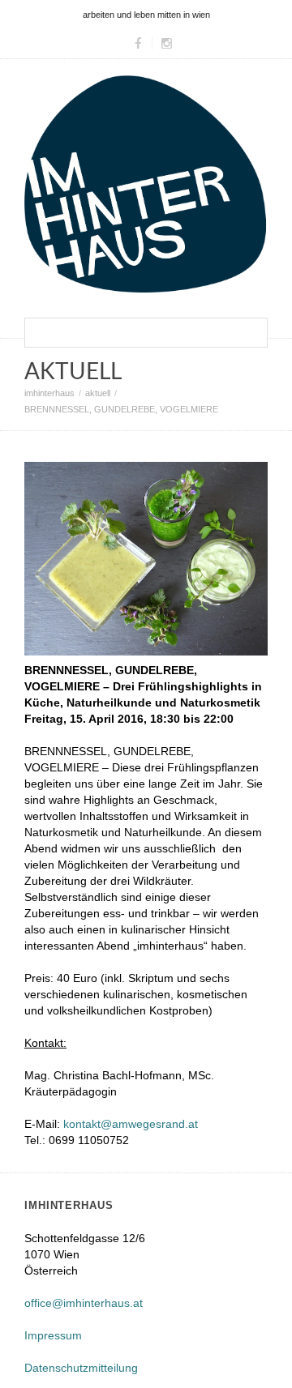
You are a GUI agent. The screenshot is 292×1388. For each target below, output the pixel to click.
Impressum (53, 1335)
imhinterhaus (49, 393)
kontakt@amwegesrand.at (130, 1123)
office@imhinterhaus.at (83, 1302)
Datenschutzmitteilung (81, 1367)
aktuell (97, 393)
